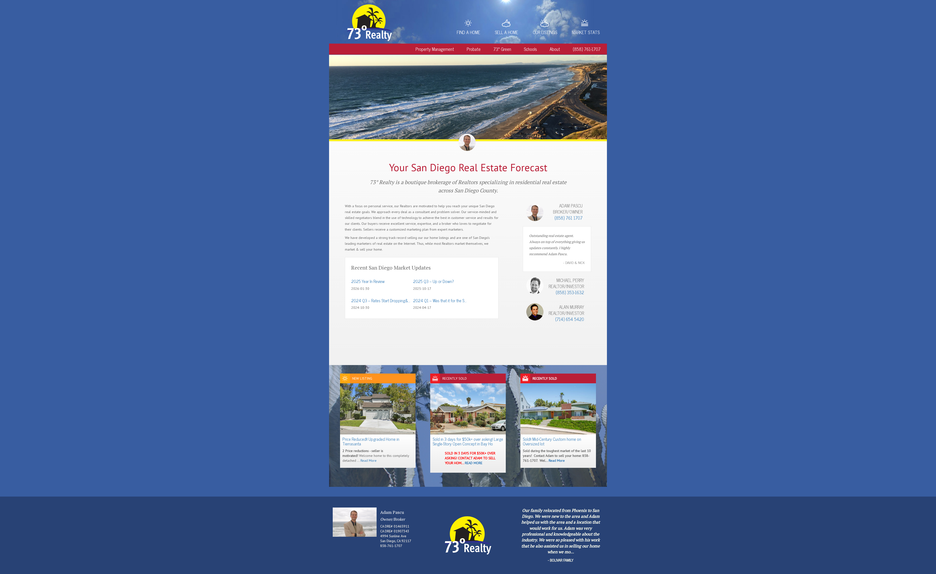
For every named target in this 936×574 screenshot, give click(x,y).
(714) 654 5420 (569, 319)
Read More (369, 460)
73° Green (502, 49)
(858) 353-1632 (570, 292)
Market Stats (586, 32)
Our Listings (545, 32)
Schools (530, 49)
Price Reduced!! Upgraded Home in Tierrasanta (370, 441)
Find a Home (468, 32)
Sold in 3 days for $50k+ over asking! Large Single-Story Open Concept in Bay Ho (468, 441)
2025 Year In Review (368, 281)
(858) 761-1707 (587, 49)
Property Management (435, 49)
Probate (474, 49)
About (555, 49)
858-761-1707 (391, 546)
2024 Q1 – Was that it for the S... (440, 300)
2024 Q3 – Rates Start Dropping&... (380, 300)
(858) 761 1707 (569, 217)
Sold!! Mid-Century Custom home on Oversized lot (552, 441)
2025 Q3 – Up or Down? (433, 281)
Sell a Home (506, 32)
